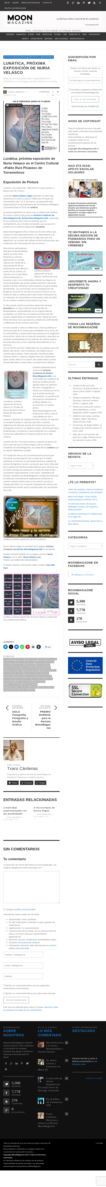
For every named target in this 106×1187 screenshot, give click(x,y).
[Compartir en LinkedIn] (53, 94)
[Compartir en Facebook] (53, 91)
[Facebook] (67, 3)
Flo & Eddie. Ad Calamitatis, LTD (54, 1102)
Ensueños (8, 676)
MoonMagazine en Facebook (82, 574)
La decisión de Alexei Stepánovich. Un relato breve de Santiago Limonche (50, 1084)
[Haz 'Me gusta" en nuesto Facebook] (71, 611)
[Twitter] (89, 3)
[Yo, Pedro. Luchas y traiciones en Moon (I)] (41, 1062)
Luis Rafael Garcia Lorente (30, 679)
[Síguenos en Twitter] (71, 602)
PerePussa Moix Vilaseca (16, 687)
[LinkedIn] (78, 3)
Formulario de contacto (28, 942)
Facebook (28, 783)
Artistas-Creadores (40, 57)
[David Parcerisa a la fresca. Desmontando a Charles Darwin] (41, 1044)
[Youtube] (94, 3)
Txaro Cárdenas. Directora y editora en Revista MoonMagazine (48, 1120)
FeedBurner (93, 106)
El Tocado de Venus (13, 673)
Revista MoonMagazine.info (29, 549)
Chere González (48, 670)
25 (66, 1042)
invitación (31, 676)
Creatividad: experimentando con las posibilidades (15, 810)
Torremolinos (11, 690)
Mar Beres (9, 682)
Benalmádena (43, 665)
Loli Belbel (9, 679)
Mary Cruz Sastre (23, 682)
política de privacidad (25, 909)
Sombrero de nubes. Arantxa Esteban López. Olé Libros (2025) (86, 419)
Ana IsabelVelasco (47, 659)
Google (42, 783)
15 (66, 1114)
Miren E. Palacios (12, 684)
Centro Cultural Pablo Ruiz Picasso (21, 670)
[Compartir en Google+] (48, 94)
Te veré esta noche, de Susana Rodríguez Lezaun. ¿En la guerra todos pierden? (83, 506)
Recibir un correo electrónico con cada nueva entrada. (31, 993)
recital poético (46, 687)
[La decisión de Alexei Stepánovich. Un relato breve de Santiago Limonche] (41, 1079)
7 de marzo (9, 659)
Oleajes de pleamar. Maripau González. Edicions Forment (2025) (86, 400)
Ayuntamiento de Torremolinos (19, 665)
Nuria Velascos (29, 684)
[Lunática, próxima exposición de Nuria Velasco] (31, 126)
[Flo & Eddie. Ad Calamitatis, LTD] (41, 1100)
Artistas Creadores (44, 662)
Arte (23, 57)
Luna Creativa (14, 817)
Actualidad (11, 57)
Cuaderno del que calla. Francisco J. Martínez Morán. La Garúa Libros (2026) (87, 388)
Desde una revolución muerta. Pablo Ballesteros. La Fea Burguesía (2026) (87, 409)
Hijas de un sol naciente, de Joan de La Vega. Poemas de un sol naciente (87, 437)
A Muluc (20, 659)
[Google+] (73, 3)
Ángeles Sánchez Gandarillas (18, 662)
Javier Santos (44, 676)
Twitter (14, 783)
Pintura (33, 687)
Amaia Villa (31, 659)
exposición (19, 676)
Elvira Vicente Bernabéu (36, 673)
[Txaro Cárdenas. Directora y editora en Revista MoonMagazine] (41, 1115)
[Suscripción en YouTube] (71, 620)
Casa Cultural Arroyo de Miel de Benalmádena (27, 667)
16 (66, 1060)
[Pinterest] (83, 3)
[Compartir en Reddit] (58, 94)
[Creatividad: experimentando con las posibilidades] (16, 830)
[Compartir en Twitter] (58, 91)
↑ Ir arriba (99, 1143)
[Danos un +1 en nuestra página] (6, 1110)
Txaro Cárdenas (27, 690)
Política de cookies (94, 1078)
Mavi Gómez (39, 682)
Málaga (48, 679)
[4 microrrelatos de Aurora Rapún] (47, 827)
